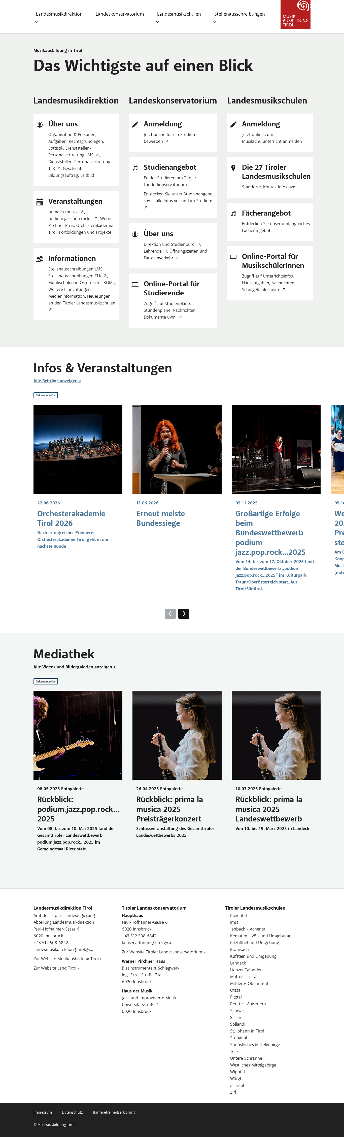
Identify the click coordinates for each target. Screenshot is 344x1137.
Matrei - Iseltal (243, 977)
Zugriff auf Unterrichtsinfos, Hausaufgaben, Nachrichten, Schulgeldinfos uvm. (268, 283)
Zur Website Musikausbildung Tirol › (67, 959)
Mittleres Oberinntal (249, 984)
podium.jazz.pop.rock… (70, 219)
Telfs (234, 1052)
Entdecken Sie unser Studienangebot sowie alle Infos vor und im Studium (179, 197)
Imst (234, 922)
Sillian (235, 1018)
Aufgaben (57, 142)
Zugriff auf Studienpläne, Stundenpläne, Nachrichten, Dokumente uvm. (170, 311)
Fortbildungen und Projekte (85, 232)
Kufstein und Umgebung (253, 956)
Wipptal (237, 1072)
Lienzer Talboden (246, 970)
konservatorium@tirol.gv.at (147, 943)
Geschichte (73, 169)
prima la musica (63, 212)
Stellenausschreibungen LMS (75, 269)
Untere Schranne (246, 1058)
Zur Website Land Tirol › (56, 968)
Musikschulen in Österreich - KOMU (81, 283)
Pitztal (236, 997)
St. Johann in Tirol (247, 1031)
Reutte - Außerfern (248, 1004)
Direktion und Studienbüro (169, 245)
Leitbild (87, 176)
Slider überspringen (45, 395)
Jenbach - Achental (248, 929)
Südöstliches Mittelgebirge (255, 1045)
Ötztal (236, 990)
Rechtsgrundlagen (86, 142)
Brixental (238, 916)
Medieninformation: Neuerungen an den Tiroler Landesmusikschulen (81, 300)
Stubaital (238, 1038)
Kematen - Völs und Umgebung (260, 936)
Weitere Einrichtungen (69, 290)
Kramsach (239, 950)
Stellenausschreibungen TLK (74, 276)
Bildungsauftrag (63, 176)
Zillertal (237, 1086)
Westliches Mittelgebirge (253, 1065)
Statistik (55, 148)
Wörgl (235, 1079)
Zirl (233, 1092)
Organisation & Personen (71, 135)
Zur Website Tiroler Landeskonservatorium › (163, 952)
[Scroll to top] (332, 1125)
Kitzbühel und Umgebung (254, 943)
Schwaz (237, 1011)
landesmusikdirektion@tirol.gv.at (64, 950)
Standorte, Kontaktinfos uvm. (270, 187)
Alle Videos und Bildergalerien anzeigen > (74, 667)
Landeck (238, 963)
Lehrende (153, 251)
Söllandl (237, 1024)
